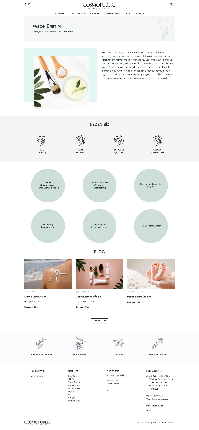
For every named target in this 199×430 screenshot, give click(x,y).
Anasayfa (36, 32)
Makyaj (71, 398)
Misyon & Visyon (37, 376)
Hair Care (72, 376)
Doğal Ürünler (74, 401)
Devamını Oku (31, 307)
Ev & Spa (72, 392)
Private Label (113, 381)
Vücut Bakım (74, 382)
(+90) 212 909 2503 (156, 396)
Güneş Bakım (74, 388)
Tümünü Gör (99, 321)
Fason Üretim (113, 384)
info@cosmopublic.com (158, 399)
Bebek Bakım (74, 385)
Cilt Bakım (73, 379)
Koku (70, 395)
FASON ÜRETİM (66, 32)
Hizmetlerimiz (50, 32)
